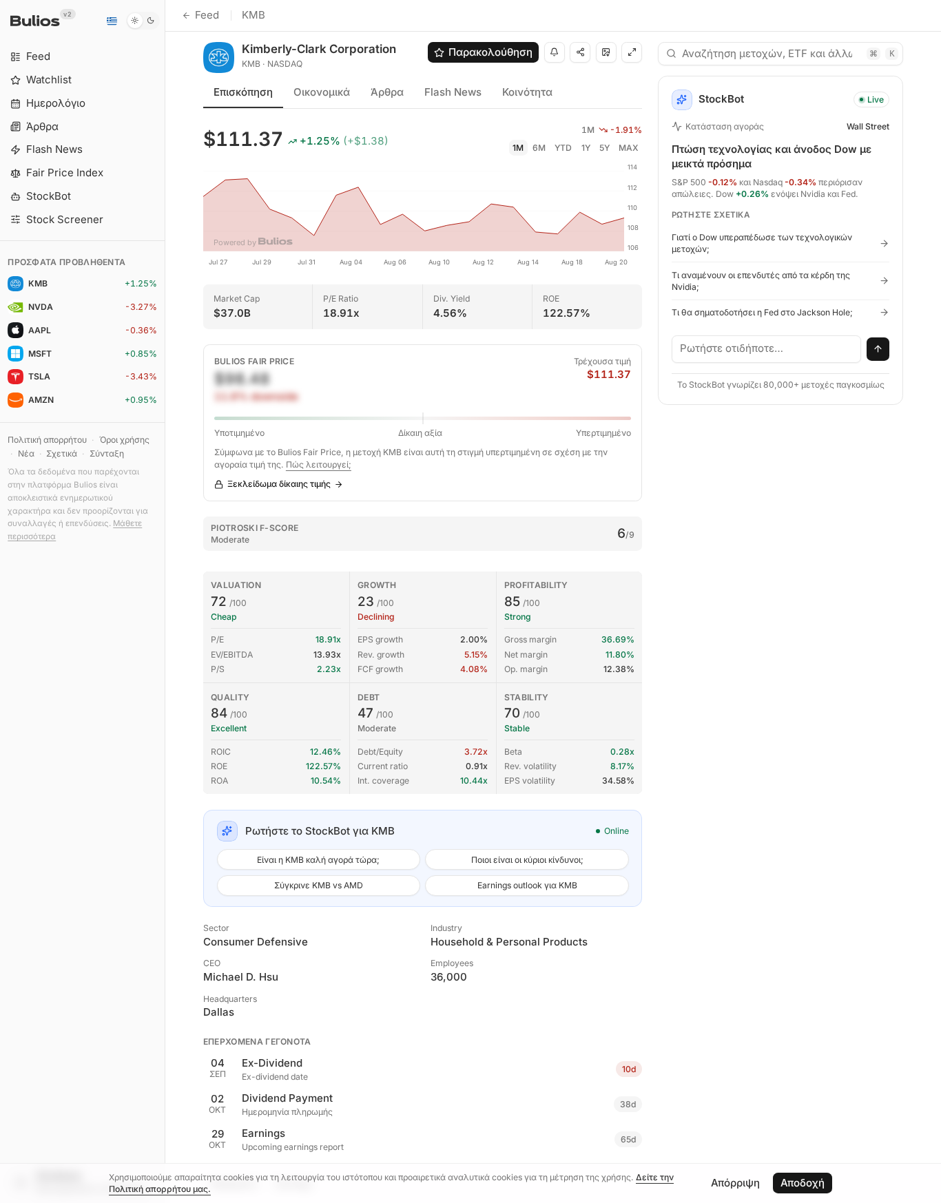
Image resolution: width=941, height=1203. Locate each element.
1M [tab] (518, 148)
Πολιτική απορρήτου (47, 440)
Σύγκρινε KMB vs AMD (318, 885)
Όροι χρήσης (124, 440)
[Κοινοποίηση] (580, 52)
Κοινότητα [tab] (527, 91)
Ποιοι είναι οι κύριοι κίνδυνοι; (527, 860)
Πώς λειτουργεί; (318, 464)
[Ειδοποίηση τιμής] (554, 52)
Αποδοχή (802, 1182)
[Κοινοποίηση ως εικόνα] (606, 52)
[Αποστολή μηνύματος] (878, 349)
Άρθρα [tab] (387, 91)
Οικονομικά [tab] (321, 91)
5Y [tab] (604, 148)
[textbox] (767, 349)
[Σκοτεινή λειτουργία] (143, 21)
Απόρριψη (735, 1182)
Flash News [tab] (453, 91)
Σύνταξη (107, 453)
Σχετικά (61, 453)
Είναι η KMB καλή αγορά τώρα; (318, 860)
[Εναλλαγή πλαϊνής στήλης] (165, 601)
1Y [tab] (585, 148)
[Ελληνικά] (112, 21)
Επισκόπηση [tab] (243, 91)
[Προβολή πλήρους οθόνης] (631, 52)
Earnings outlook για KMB (527, 885)
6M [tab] (539, 148)
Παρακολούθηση (490, 52)
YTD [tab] (563, 148)
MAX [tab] (629, 148)
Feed (207, 14)
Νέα (26, 453)
